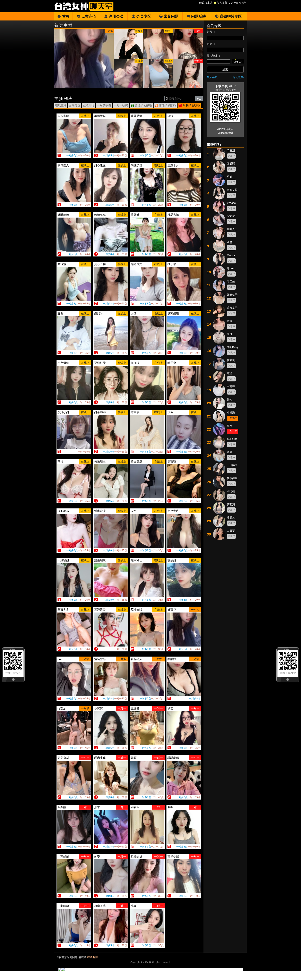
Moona (231, 255)
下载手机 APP (225, 86)
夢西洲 (231, 504)
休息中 (231, 155)
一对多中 (233, 418)
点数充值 (88, 16)
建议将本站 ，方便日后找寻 (223, 2)
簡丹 (229, 334)
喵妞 (229, 373)
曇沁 (229, 399)
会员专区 (143, 16)
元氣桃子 (232, 294)
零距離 (231, 281)
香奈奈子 (232, 307)
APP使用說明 (225, 129)
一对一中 (233, 431)
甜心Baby (232, 347)
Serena (231, 216)
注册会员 (116, 16)
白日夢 (231, 530)
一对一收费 (121, 105)
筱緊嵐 (231, 360)
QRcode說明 (225, 132)
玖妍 (229, 176)
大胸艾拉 (232, 189)
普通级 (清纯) (143, 105)
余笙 (229, 242)
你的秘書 (232, 438)
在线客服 (92, 957)
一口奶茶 (232, 465)
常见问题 (171, 16)
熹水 (229, 425)
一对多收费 (104, 105)
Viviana (231, 202)
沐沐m (230, 268)
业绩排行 (88, 105)
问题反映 (198, 16)
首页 (65, 16)
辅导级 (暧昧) (167, 105)
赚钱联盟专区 (231, 16)
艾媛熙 (231, 163)
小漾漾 (231, 412)
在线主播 (61, 105)
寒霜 (229, 452)
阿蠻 (229, 320)
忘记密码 (238, 77)
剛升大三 (232, 229)
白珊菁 (231, 386)
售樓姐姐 (232, 478)
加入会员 (212, 77)
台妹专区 (74, 105)
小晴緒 (231, 491)
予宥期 (231, 150)
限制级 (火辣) (191, 105)
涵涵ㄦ (231, 517)
